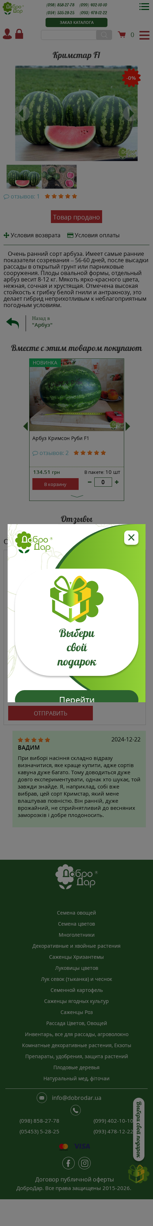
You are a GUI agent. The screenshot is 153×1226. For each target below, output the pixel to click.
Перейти (76, 699)
